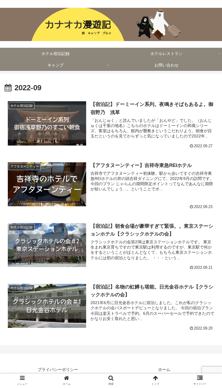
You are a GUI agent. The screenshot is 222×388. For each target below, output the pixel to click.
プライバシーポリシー (58, 369)
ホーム (164, 369)
